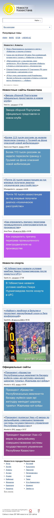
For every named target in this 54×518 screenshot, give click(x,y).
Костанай (29, 463)
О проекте (6, 509)
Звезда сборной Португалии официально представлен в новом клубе (23, 98)
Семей (28, 476)
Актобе (8, 467)
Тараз (28, 479)
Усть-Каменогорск (33, 482)
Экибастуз (30, 488)
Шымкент (29, 485)
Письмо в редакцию (19, 509)
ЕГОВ (14, 38)
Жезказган (10, 482)
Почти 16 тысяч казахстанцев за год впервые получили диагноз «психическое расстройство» (25, 182)
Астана (8, 473)
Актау (8, 463)
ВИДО (7, 38)
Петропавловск (32, 473)
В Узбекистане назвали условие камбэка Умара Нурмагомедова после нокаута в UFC (25, 271)
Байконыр (9, 479)
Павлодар (30, 470)
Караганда (10, 485)
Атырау (9, 476)
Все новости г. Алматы (11, 85)
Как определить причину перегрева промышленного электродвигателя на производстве (25, 225)
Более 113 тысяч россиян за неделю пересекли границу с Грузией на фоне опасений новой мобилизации (25, 140)
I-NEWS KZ (22, 38)
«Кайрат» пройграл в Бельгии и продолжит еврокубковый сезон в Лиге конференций (25, 313)
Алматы (9, 470)
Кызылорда (30, 467)
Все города (8, 491)
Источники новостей (11, 511)
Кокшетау (9, 488)
